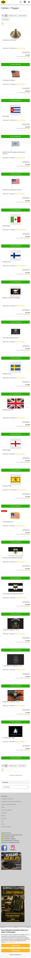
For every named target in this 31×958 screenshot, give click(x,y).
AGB (2, 821)
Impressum (4, 818)
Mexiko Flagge (6, 225)
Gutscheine (4, 812)
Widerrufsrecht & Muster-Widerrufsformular (11, 801)
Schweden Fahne (6, 373)
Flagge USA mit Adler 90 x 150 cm (11, 701)
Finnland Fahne (6, 261)
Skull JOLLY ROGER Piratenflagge (11, 297)
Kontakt (3, 815)
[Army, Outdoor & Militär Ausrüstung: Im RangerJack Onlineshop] (2, 2)
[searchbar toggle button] (21, 2)
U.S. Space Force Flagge (8, 737)
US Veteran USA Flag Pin (8, 80)
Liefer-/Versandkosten (6, 810)
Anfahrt (3, 807)
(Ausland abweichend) (20, 48)
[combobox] (13, 15)
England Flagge (6, 450)
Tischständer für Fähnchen (9, 40)
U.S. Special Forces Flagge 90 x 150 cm (12, 665)
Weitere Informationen (15, 954)
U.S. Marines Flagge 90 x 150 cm (10, 629)
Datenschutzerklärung (10, 942)
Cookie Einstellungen (6, 826)
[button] (2, 15)
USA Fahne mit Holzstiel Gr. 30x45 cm (12, 189)
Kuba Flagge (5, 116)
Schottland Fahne (7, 486)
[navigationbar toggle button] (29, 2)
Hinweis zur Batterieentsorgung (8, 804)
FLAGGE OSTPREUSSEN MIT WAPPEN (12, 558)
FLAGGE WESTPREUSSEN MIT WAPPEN (12, 593)
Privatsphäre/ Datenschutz (7, 798)
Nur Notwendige (15, 950)
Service (3, 824)
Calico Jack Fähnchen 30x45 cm (10, 337)
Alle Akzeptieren (15, 945)
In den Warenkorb (15, 64)
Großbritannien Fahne (8, 409)
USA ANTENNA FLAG (7, 521)
